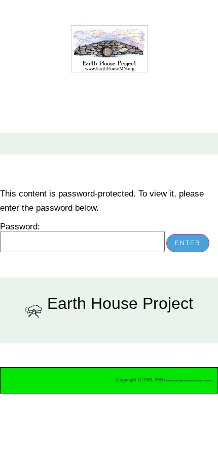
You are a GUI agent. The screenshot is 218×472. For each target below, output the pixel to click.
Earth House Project (120, 303)
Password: (20, 226)
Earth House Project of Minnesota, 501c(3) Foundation (189, 380)
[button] (30, 143)
